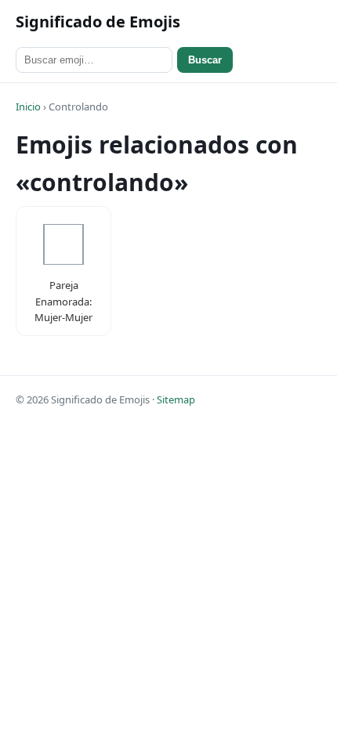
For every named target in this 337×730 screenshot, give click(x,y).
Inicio (28, 106)
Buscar (205, 60)
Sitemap (176, 399)
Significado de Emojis (98, 21)
